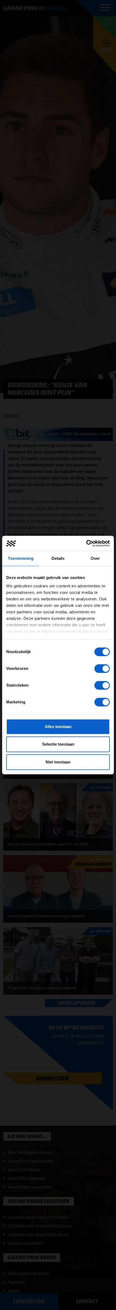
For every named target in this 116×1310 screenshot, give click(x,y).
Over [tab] (95, 558)
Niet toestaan (58, 762)
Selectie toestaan (58, 744)
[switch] (102, 668)
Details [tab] (58, 558)
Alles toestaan (58, 726)
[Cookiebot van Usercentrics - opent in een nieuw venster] (86, 543)
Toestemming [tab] (20, 558)
